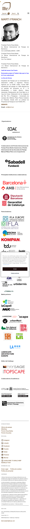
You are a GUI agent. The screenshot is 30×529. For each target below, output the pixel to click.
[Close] (27, 254)
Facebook (7, 446)
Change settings (15, 273)
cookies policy (6, 264)
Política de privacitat (7, 471)
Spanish (4, 13)
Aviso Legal (4, 469)
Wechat (6, 458)
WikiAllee (4, 429)
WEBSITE (4, 104)
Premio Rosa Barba (7, 431)
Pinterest (6, 455)
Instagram (7, 440)
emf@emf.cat (10, 107)
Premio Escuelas (6, 433)
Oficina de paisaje (6, 427)
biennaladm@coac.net (8, 521)
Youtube (6, 449)
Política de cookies (16, 469)
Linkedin (6, 443)
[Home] (3, 6)
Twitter (6, 452)
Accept (15, 269)
